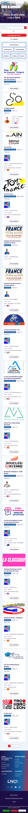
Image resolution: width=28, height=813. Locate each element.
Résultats (17, 764)
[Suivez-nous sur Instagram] (11, 787)
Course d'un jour (8, 49)
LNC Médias (4, 773)
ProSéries (14, 56)
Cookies (14, 801)
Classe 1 (22, 56)
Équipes (17, 766)
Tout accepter (6, 810)
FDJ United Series (14, 44)
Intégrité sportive (5, 766)
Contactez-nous (18, 773)
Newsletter (17, 775)
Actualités (17, 759)
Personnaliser (22, 810)
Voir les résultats (14, 88)
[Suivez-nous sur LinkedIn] (19, 787)
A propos (3, 762)
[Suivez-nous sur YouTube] (15, 787)
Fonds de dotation (5, 764)
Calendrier (3, 768)
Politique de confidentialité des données (14, 798)
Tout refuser (14, 810)
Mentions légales (14, 795)
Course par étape (20, 49)
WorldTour (6, 56)
